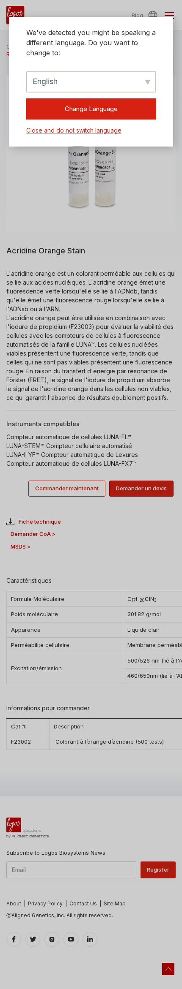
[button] (154, 15)
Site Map (115, 903)
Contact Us (83, 903)
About (13, 903)
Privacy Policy (45, 903)
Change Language (91, 109)
